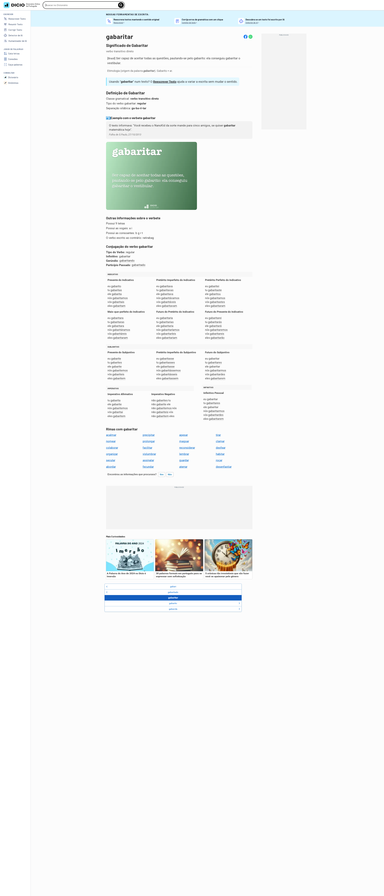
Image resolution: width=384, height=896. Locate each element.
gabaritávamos (170, 298)
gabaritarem (218, 378)
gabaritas (116, 290)
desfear (220, 447)
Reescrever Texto (164, 81)
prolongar (149, 441)
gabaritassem (170, 378)
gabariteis (118, 374)
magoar (184, 441)
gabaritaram (218, 305)
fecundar (148, 466)
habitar (220, 454)
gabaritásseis (169, 374)
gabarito (116, 286)
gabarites (116, 362)
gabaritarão (217, 337)
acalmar (111, 435)
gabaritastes (217, 302)
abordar (111, 466)
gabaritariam (169, 337)
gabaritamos (120, 298)
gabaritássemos (171, 370)
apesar (183, 435)
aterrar (183, 466)
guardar (184, 460)
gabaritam (119, 305)
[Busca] (121, 5)
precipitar (149, 435)
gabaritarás (215, 322)
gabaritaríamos (170, 329)
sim (162, 474)
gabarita (117, 294)
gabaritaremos (219, 329)
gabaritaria (166, 318)
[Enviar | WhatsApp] (250, 37)
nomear (111, 441)
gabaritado (138, 265)
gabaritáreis (119, 333)
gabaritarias (166, 322)
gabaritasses (167, 362)
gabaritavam (169, 305)
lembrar (184, 454)
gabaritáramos (121, 329)
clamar (220, 441)
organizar (112, 454)
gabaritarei (215, 318)
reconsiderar (187, 447)
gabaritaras (117, 322)
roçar (219, 460)
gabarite (116, 358)
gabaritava (166, 286)
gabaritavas (166, 290)
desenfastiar (224, 466)
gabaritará (215, 325)
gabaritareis (217, 333)
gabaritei (214, 286)
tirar (218, 435)
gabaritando (127, 260)
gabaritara (117, 318)
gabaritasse (167, 358)
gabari (173, 586)
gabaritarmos (218, 370)
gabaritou (215, 294)
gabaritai (117, 412)
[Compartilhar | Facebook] (246, 37)
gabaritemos (120, 370)
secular (110, 460)
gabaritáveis (168, 302)
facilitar (147, 447)
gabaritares (215, 362)
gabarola (173, 609)
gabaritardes (217, 374)
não (170, 474)
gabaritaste (215, 290)
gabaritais (118, 302)
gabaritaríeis (168, 333)
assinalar (148, 460)
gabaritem (119, 378)
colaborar (112, 447)
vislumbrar (149, 454)
